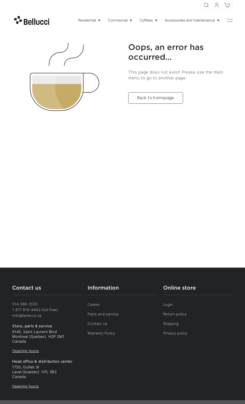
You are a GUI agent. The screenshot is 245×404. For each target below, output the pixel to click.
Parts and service (103, 314)
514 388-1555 (24, 304)
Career (94, 304)
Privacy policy (175, 333)
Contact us (97, 324)
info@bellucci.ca (27, 315)
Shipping (171, 324)
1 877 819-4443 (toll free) (35, 310)
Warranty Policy (101, 333)
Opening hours (25, 351)
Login (168, 304)
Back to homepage (155, 97)
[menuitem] (89, 20)
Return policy (175, 314)
